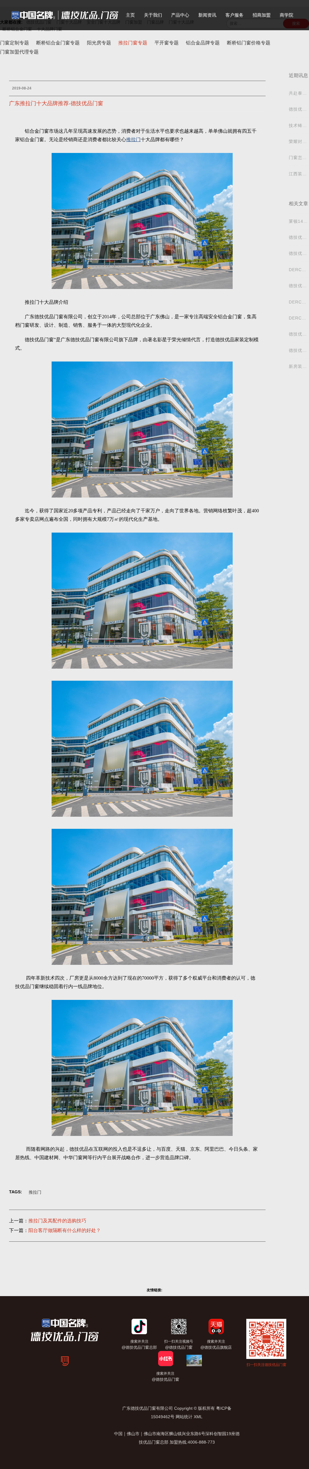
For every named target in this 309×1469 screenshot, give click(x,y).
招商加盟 (262, 15)
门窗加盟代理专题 (19, 51)
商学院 (286, 15)
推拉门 (35, 1192)
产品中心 (180, 15)
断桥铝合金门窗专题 (58, 42)
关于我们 (153, 15)
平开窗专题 (166, 42)
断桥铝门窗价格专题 (248, 42)
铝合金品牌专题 (203, 42)
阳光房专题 (99, 42)
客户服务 (234, 15)
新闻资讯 (207, 15)
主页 (130, 15)
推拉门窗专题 (132, 42)
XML (198, 1416)
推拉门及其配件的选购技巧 (57, 1220)
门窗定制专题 (14, 42)
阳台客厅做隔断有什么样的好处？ (64, 1230)
